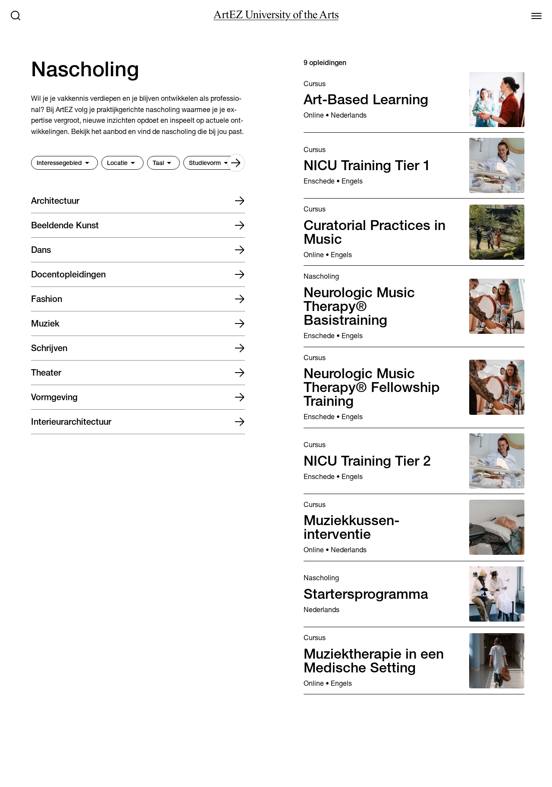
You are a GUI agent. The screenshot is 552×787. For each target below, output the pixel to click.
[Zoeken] (15, 15)
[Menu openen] (536, 15)
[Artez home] (276, 15)
